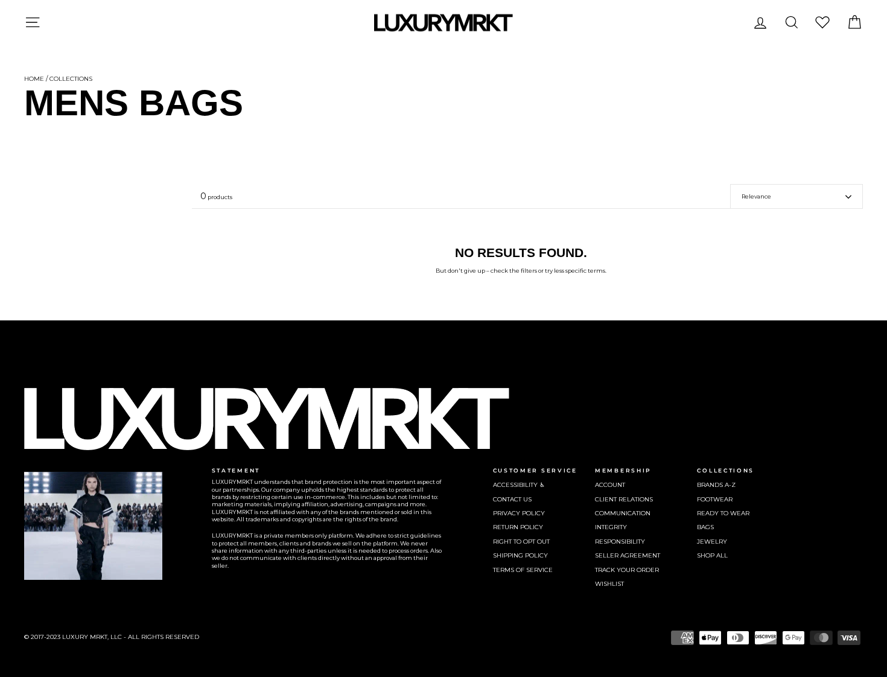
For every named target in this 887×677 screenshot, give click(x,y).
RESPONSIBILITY (620, 541)
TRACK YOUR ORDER (627, 570)
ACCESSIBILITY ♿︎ (519, 485)
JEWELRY (712, 541)
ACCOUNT (610, 485)
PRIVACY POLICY (519, 513)
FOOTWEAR (715, 499)
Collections (70, 79)
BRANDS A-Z (716, 485)
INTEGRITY (611, 527)
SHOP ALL (712, 555)
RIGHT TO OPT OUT (521, 541)
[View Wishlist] (822, 22)
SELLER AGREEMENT (627, 555)
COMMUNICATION (622, 513)
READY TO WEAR (723, 513)
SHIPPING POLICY (520, 555)
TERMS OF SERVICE (523, 570)
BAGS (705, 527)
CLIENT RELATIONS (624, 499)
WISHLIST (609, 584)
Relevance (756, 196)
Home (34, 79)
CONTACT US (512, 499)
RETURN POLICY (518, 527)
